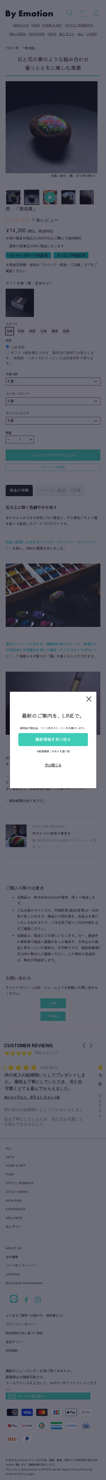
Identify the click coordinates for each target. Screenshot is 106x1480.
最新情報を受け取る (53, 739)
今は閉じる (53, 765)
